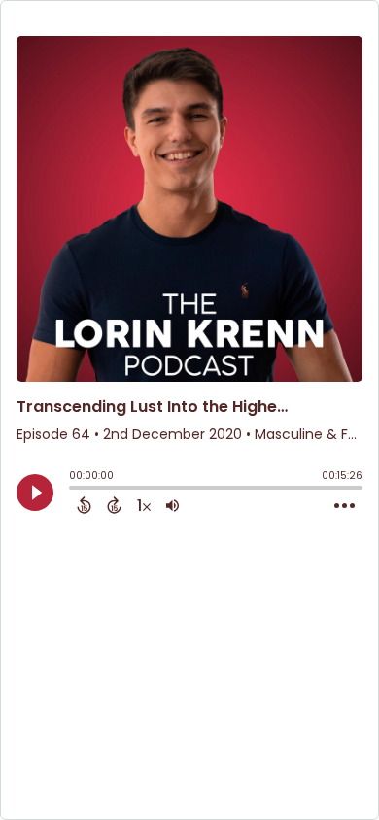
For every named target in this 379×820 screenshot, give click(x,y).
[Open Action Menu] (344, 506)
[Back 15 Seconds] (84, 505)
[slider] (74, 489)
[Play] (35, 492)
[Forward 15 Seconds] (114, 505)
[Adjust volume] (172, 505)
